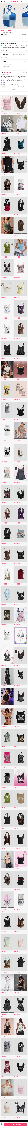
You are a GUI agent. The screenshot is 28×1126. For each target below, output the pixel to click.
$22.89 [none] (16, 951)
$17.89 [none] (2, 153)
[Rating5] (7, 73)
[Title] (14, 61)
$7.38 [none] (15, 1097)
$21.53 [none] (2, 726)
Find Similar (16, 1124)
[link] (21, 1)
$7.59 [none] (15, 133)
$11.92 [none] (2, 214)
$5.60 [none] (15, 1036)
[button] (2, 1)
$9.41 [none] (2, 868)
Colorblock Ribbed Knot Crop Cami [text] (8, 32)
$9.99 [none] (15, 113)
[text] (14, 16)
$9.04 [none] (15, 807)
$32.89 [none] (2, 174)
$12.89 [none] (2, 113)
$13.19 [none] (2, 338)
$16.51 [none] (16, 972)
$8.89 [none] (2, 358)
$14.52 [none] (2, 951)
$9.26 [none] (2, 604)
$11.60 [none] (16, 767)
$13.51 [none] (16, 440)
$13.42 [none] (16, 848)
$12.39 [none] (2, 746)
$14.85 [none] (16, 235)
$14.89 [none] (16, 461)
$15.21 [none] (2, 419)
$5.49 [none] (2, 133)
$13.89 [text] (3, 30)
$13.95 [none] (16, 257)
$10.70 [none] (2, 848)
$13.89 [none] (2, 502)
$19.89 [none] (2, 624)
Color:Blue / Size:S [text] (5, 74)
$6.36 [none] (15, 931)
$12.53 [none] (2, 1097)
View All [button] (13, 89)
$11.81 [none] (16, 318)
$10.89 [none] (16, 174)
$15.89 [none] (16, 214)
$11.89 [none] (16, 277)
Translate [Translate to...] (3, 82)
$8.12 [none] (2, 828)
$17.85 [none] (2, 767)
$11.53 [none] (2, 909)
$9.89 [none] (2, 297)
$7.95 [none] (2, 440)
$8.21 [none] (15, 992)
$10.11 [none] (16, 153)
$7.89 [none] (15, 563)
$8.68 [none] (2, 235)
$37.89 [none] (16, 399)
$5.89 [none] (2, 379)
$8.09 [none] (15, 787)
